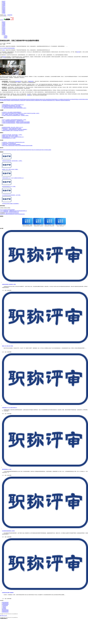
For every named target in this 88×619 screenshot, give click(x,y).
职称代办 (43, 149)
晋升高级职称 (47, 100)
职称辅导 (3, 4)
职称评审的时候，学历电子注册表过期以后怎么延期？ (12, 128)
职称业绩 (39, 149)
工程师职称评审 (5, 605)
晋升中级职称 (43, 100)
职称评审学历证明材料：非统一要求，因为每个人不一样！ (12, 127)
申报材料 (3, 5)
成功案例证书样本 (62, 99)
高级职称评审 (30, 81)
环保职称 (46, 149)
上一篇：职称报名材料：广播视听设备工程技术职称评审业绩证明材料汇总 (13, 210)
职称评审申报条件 (23, 99)
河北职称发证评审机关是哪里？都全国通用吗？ (8, 592)
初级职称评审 (23, 100)
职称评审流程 (28, 149)
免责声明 (5, 36)
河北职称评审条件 (8, 149)
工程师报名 (4, 607)
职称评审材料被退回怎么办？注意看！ (7, 469)
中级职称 (3, 10)
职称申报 (78, 51)
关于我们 (3, 34)
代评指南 (3, 3)
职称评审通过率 (18, 81)
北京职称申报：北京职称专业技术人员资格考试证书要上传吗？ (13, 142)
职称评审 (4, 56)
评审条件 (3, 2)
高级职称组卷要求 (5, 610)
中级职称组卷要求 (5, 603)
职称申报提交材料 (16, 99)
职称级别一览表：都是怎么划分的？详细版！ (10, 135)
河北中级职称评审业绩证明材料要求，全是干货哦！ (11, 105)
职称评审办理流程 (29, 99)
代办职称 (36, 149)
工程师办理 (4, 606)
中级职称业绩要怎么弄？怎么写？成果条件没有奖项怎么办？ (13, 104)
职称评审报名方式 (56, 99)
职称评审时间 (23, 149)
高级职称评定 (67, 100)
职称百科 (3, 8)
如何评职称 (4, 608)
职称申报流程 (13, 149)
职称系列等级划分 (82, 99)
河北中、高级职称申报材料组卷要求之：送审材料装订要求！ (13, 120)
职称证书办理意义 (43, 99)
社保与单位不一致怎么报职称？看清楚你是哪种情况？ (12, 112)
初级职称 (3, 9)
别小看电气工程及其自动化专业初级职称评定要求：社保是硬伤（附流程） (15, 115)
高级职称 (3, 32)
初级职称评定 (57, 100)
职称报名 (28, 95)
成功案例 (3, 33)
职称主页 (3, 1)
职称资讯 (3, 7)
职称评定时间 (18, 149)
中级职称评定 (62, 100)
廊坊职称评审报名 (5, 609)
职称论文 (3, 6)
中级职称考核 (28, 100)
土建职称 (49, 149)
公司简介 (5, 35)
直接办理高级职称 (7, 100)
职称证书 (33, 149)
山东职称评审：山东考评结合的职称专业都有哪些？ (11, 144)
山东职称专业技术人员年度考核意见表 (9, 143)
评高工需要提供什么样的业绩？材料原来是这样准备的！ (12, 106)
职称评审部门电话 (10, 99)
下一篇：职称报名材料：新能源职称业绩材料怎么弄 (9, 211)
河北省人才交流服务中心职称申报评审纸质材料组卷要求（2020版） (14, 119)
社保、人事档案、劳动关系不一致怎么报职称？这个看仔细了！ (13, 114)
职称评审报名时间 (49, 99)
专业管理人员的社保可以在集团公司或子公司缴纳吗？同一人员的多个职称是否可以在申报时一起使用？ (21, 113)
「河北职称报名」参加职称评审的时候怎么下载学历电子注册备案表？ (14, 129)
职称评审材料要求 (5, 604)
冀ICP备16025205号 (3, 615)
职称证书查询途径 (36, 99)
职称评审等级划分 (75, 99)
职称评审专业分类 (69, 99)
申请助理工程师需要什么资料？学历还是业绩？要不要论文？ (13, 130)
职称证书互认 (52, 100)
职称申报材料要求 (5, 602)
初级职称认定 (18, 100)
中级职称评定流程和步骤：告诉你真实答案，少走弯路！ (12, 134)
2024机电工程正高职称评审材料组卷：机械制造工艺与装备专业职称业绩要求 (16, 121)
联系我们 (5, 37)
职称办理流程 (2, 149)
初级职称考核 (13, 100)
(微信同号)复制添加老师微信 (7, 48)
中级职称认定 (33, 100)
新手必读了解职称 (3, 99)
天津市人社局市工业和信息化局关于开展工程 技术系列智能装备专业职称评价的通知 (17, 145)
